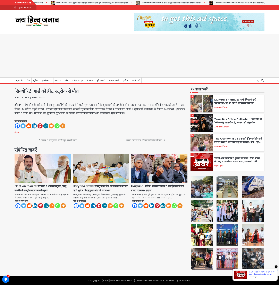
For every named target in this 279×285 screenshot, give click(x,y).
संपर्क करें (136, 80)
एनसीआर (45, 80)
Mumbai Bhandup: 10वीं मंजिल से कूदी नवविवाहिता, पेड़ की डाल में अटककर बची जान (164, 2)
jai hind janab (37, 97)
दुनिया (35, 80)
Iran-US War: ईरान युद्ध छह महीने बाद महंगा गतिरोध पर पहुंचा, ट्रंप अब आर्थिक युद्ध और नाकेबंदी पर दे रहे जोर (85, 2)
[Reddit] (28, 125)
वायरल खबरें (114, 80)
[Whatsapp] (57, 125)
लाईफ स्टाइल (77, 80)
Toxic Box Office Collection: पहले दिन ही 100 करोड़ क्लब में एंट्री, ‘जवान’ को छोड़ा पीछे (239, 2)
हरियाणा (17, 132)
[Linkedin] (34, 125)
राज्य (57, 80)
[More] (62, 125)
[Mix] (51, 125)
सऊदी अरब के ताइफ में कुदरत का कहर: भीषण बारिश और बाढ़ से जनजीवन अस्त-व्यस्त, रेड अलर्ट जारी (237, 159)
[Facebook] (17, 125)
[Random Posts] (258, 80)
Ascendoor (158, 280)
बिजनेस (90, 80)
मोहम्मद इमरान (219, 165)
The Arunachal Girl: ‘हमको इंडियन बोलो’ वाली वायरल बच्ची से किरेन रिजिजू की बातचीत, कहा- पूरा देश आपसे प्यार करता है (238, 142)
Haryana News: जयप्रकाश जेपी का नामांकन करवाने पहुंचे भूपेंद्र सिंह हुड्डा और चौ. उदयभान (100, 188)
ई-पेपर (125, 80)
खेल (66, 80)
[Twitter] (23, 125)
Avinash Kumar (221, 107)
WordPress (184, 280)
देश (28, 80)
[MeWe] (45, 125)
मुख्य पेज (19, 80)
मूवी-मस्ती (101, 80)
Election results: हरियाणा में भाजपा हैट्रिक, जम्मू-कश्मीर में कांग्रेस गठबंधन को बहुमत (41, 188)
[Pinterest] (40, 125)
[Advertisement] (139, 55)
